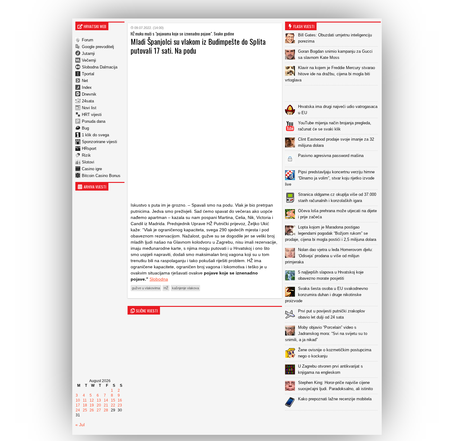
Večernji (89, 60)
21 (106, 405)
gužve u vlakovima (146, 288)
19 (92, 405)
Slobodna (158, 279)
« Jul (80, 424)
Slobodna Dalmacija (99, 67)
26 (92, 410)
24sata (88, 101)
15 (113, 400)
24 (78, 410)
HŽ (166, 288)
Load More (333, 420)
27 (99, 410)
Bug (85, 128)
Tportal (88, 74)
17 (78, 405)
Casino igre (92, 169)
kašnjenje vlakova (185, 288)
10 (78, 400)
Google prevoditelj (98, 46)
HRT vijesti (92, 114)
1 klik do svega (95, 135)
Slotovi (88, 162)
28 (106, 410)
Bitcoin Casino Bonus (101, 175)
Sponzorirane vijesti (99, 141)
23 (120, 405)
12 (92, 400)
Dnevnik (89, 94)
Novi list (89, 107)
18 (85, 405)
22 (113, 405)
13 (99, 400)
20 (99, 405)
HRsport (89, 148)
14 (106, 400)
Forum (87, 40)
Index (87, 87)
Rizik (86, 155)
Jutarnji (88, 53)
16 (120, 400)
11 (85, 400)
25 (85, 410)
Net (85, 80)
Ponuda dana (93, 121)
